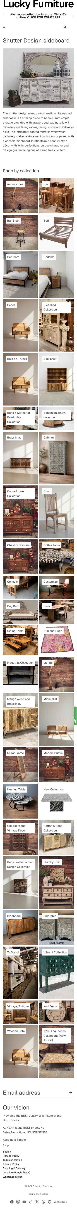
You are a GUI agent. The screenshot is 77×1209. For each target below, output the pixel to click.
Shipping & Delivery (14, 1168)
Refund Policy (11, 1155)
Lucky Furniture (43, 1186)
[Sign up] (70, 1092)
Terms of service (12, 1159)
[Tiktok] (30, 1202)
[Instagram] (18, 1202)
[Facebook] (12, 1202)
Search (7, 1151)
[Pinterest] (49, 1202)
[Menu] (4, 27)
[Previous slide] (4, 16)
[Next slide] (73, 16)
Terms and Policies (38, 1194)
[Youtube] (24, 1202)
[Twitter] (37, 1202)
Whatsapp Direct (12, 1176)
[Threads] (43, 1202)
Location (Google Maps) (16, 1172)
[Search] (65, 27)
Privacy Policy (11, 1164)
